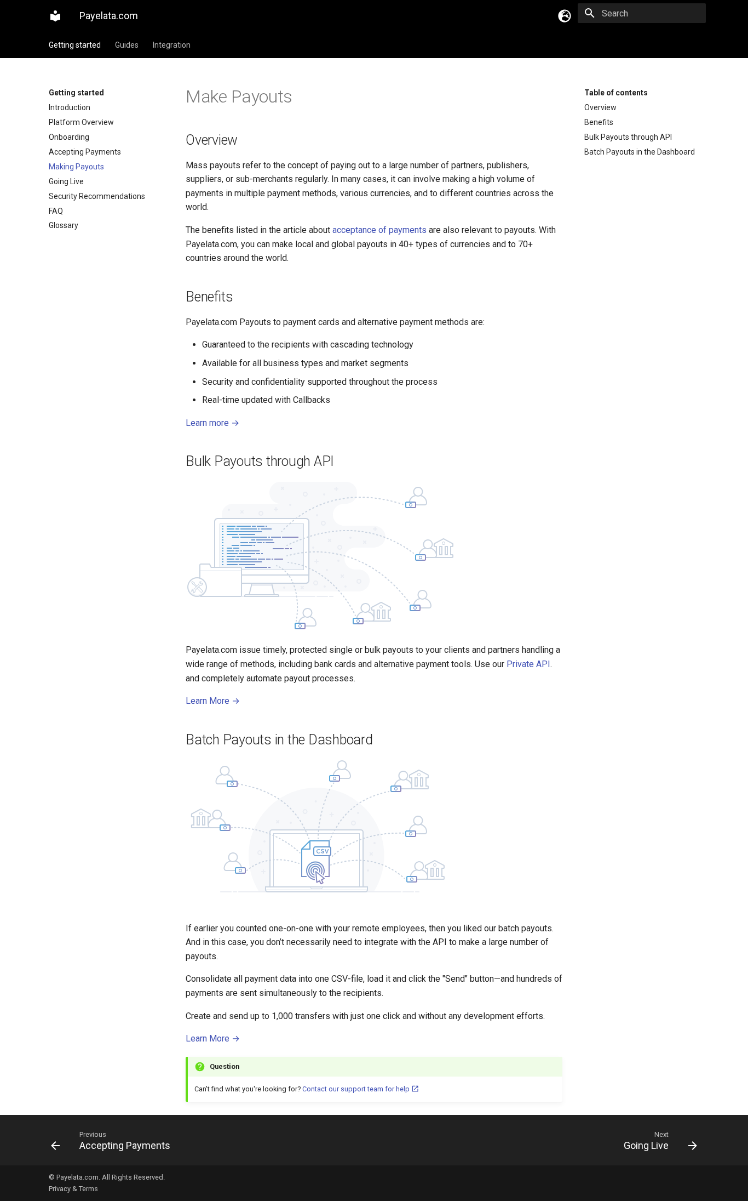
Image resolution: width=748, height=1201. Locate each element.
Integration (172, 45)
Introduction (69, 107)
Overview (600, 107)
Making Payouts (76, 166)
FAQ (56, 211)
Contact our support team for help (356, 1089)
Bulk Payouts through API (628, 137)
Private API (528, 664)
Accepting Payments (85, 151)
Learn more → (212, 423)
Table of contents (616, 92)
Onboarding (69, 137)
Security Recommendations (97, 196)
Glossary (63, 225)
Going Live (66, 181)
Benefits (598, 122)
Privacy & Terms (73, 1189)
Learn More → (213, 701)
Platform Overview (81, 122)
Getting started (75, 45)
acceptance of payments (379, 230)
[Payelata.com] (55, 16)
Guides (127, 45)
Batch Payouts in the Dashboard (639, 151)
